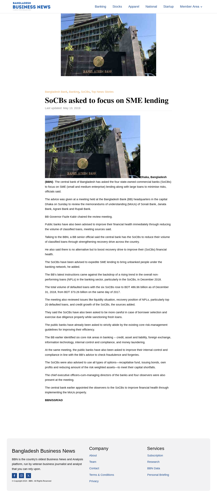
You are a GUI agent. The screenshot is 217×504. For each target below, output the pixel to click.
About (93, 455)
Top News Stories (102, 91)
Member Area (189, 6)
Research (153, 461)
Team (92, 461)
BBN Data (153, 468)
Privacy (94, 481)
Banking (100, 6)
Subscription (155, 455)
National (151, 6)
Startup (168, 6)
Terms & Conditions (101, 474)
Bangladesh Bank (56, 91)
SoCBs (85, 91)
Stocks (117, 6)
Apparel (133, 6)
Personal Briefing (158, 474)
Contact (94, 468)
